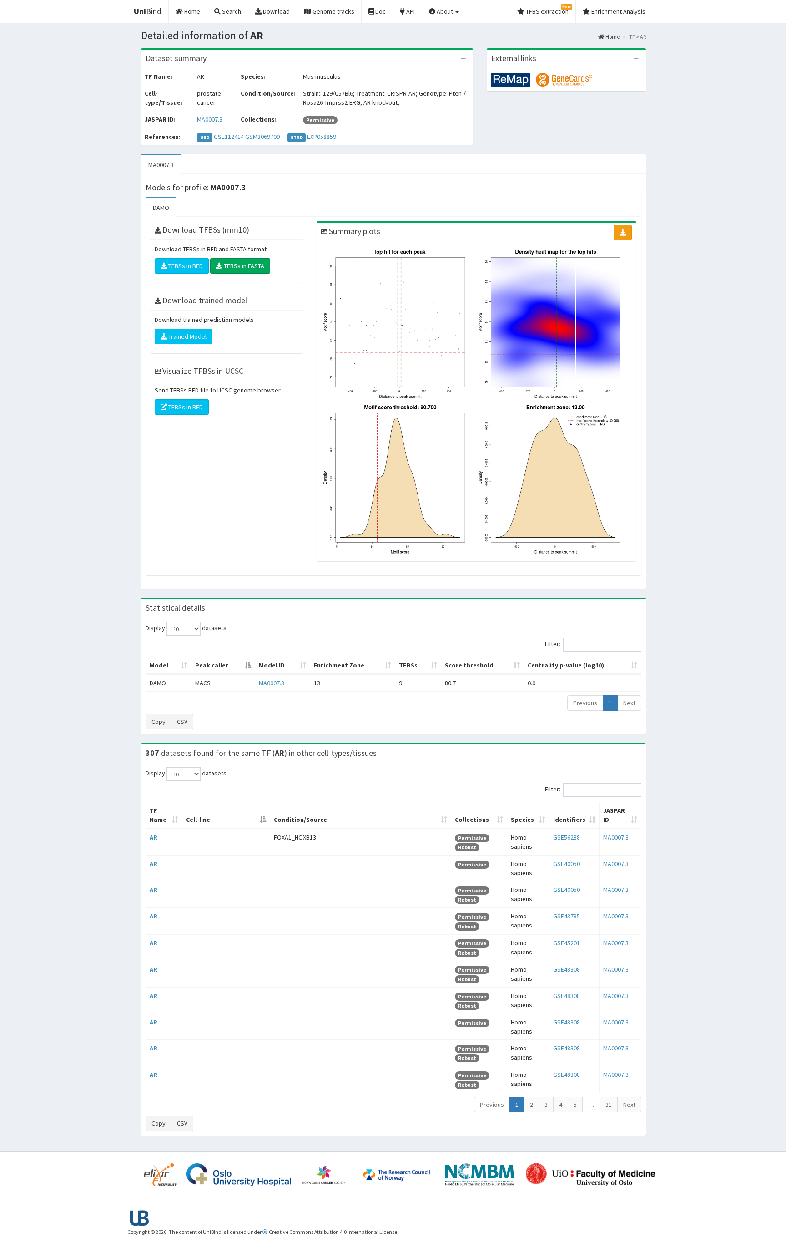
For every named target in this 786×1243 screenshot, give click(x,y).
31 (608, 1104)
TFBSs (408, 665)
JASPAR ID (614, 815)
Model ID (272, 665)
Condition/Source (300, 819)
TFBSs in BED (185, 266)
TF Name (158, 815)
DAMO (161, 208)
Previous (585, 703)
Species (522, 819)
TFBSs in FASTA (243, 266)
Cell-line (198, 819)
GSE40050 (566, 864)
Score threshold (469, 665)
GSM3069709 (262, 136)
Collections (472, 819)
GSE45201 (566, 943)
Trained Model (187, 336)
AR (153, 837)
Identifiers (569, 819)
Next (629, 703)
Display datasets (186, 628)
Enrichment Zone (339, 665)
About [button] (444, 11)
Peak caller (211, 665)
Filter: (552, 644)
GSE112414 (229, 136)
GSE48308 (566, 969)
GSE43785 (566, 916)
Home (612, 36)
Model (159, 665)
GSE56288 (566, 837)
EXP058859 (321, 136)
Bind (147, 11)
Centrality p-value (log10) (566, 665)
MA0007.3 (209, 119)
